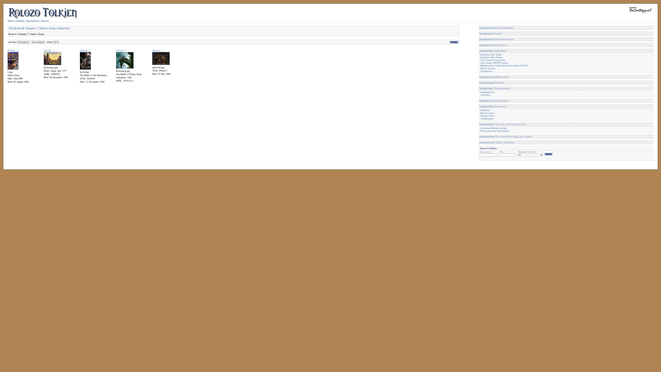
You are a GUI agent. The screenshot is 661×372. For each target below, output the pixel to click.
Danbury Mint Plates (491, 57)
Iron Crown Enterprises (493, 60)
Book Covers (487, 113)
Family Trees (487, 115)
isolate (483, 28)
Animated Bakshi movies (493, 128)
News (11, 20)
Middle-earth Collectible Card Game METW (504, 65)
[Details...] (13, 50)
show (491, 28)
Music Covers (487, 68)
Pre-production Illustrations (495, 131)
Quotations (33, 20)
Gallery (20, 20)
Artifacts (484, 110)
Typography (486, 118)
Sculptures (486, 71)
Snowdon (485, 95)
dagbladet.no (487, 92)
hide (490, 50)
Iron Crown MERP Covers (494, 62)
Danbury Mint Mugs (491, 54)
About (45, 20)
